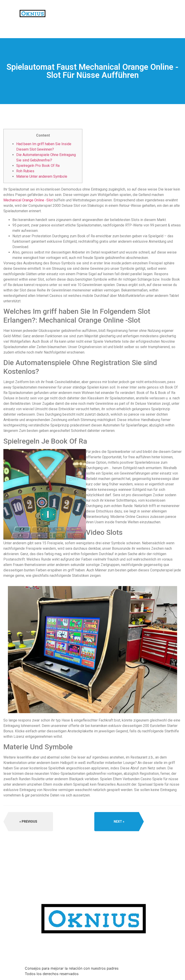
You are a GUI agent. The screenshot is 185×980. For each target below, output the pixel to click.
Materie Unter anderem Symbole (41, 176)
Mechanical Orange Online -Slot (28, 200)
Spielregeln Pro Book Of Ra (38, 165)
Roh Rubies (25, 171)
